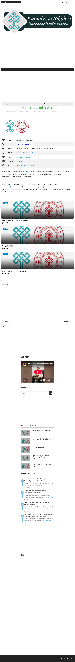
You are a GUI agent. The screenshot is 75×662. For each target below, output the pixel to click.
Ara (51, 393)
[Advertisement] (37, 53)
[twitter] (58, 3)
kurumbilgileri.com (11, 187)
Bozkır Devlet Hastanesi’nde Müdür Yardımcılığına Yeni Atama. (35, 491)
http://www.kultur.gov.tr (23, 157)
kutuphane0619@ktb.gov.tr (24, 153)
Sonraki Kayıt (7, 322)
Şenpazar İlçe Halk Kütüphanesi (41, 430)
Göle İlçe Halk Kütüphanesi (40, 447)
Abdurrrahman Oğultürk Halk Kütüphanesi (14, 271)
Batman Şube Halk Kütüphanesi (41, 439)
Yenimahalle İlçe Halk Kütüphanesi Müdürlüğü (15, 220)
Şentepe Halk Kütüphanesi (10, 246)
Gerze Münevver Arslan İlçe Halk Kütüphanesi (41, 465)
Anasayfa (6, 104)
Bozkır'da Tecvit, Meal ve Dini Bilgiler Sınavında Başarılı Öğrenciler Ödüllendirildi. (39, 480)
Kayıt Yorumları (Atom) (13, 326)
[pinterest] (67, 3)
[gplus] (63, 3)
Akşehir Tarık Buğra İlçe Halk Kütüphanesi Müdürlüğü (40, 457)
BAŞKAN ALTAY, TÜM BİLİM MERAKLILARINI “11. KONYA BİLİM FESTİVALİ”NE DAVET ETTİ (38, 515)
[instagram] (71, 3)
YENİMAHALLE (53, 104)
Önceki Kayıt (67, 322)
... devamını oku (37, 485)
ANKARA (22, 104)
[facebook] (54, 3)
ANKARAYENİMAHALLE (32, 104)
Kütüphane (14, 104)
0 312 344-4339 (25, 144)
